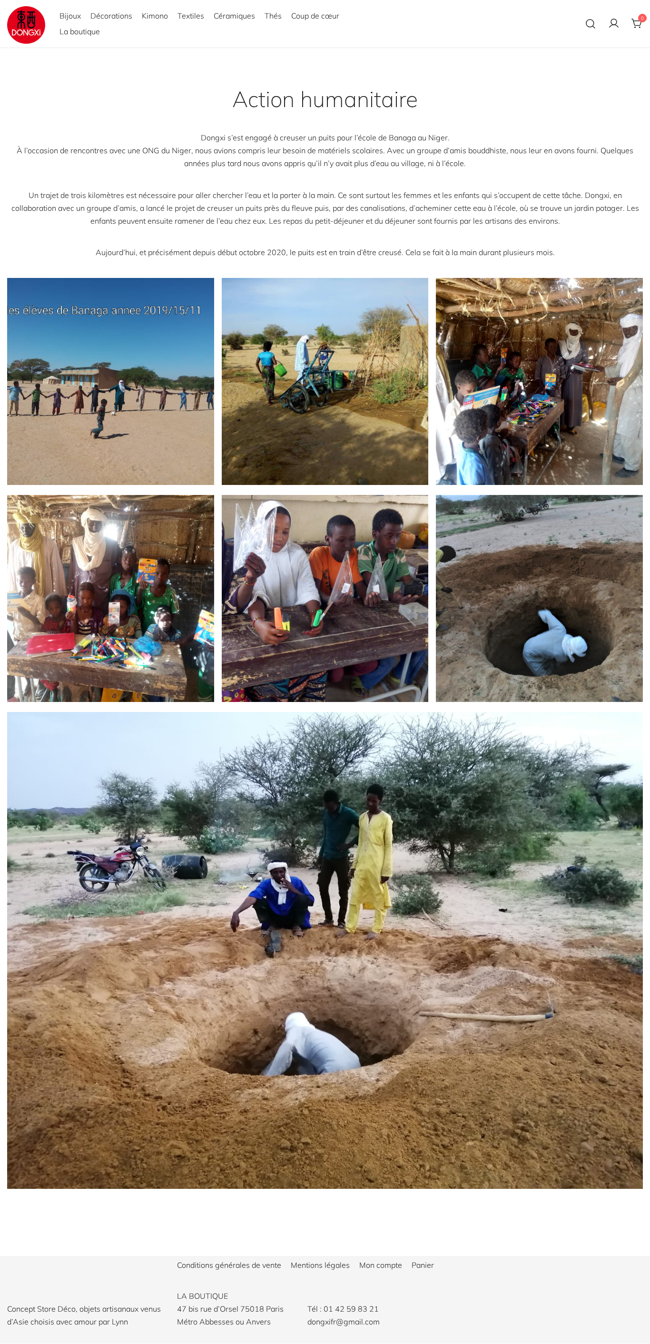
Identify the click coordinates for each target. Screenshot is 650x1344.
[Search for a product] (590, 23)
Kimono (155, 15)
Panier (423, 1265)
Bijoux (70, 15)
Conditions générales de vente (229, 1265)
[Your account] (614, 24)
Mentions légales (320, 1265)
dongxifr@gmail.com (343, 1321)
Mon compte (380, 1265)
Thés (273, 15)
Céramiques (234, 15)
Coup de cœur (315, 15)
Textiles (190, 15)
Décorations (111, 15)
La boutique (79, 31)
